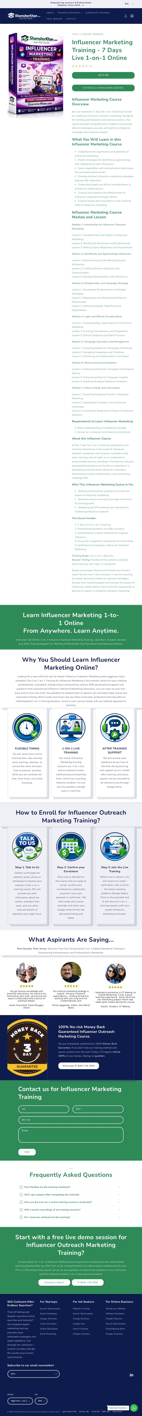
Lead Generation (48, 1323)
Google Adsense (114, 1318)
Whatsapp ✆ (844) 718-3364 (79, 1065)
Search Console (80, 1328)
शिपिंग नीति (106, 1412)
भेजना (27, 1152)
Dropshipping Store (115, 1328)
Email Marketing (48, 1333)
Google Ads (79, 1323)
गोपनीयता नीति (84, 1412)
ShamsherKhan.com (22, 1412)
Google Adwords (48, 1318)
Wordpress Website (116, 1308)
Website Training (81, 1308)
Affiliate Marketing (115, 1313)
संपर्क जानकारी (117, 1412)
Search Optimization (50, 1308)
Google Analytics (81, 1333)
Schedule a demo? (54, 1282)
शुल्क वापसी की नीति (69, 1412)
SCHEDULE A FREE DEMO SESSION (103, 87)
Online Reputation (49, 1328)
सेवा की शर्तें (95, 1412)
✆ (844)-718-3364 (88, 1282)
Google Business (81, 1318)
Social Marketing (48, 1313)
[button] (70, 13)
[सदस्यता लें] (56, 1374)
